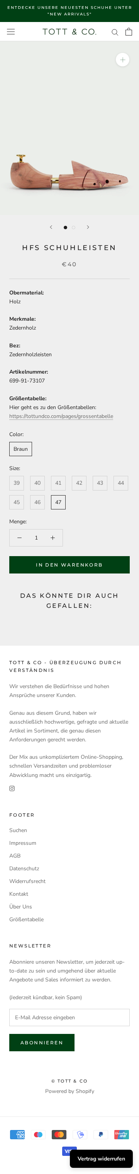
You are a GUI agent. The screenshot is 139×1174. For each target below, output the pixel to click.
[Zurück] (51, 227)
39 (17, 483)
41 (58, 483)
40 (37, 483)
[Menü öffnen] (11, 32)
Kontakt (18, 894)
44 (121, 483)
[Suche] (115, 32)
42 (79, 483)
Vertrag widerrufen (101, 1158)
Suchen (18, 830)
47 (58, 502)
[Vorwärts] (88, 227)
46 (37, 502)
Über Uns (20, 906)
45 (17, 502)
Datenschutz (24, 868)
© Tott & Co (69, 1081)
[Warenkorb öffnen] (128, 32)
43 (100, 483)
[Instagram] (12, 788)
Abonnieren (41, 1042)
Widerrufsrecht (27, 881)
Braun (21, 449)
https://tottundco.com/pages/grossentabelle (61, 416)
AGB (14, 855)
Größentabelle (26, 919)
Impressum (22, 843)
